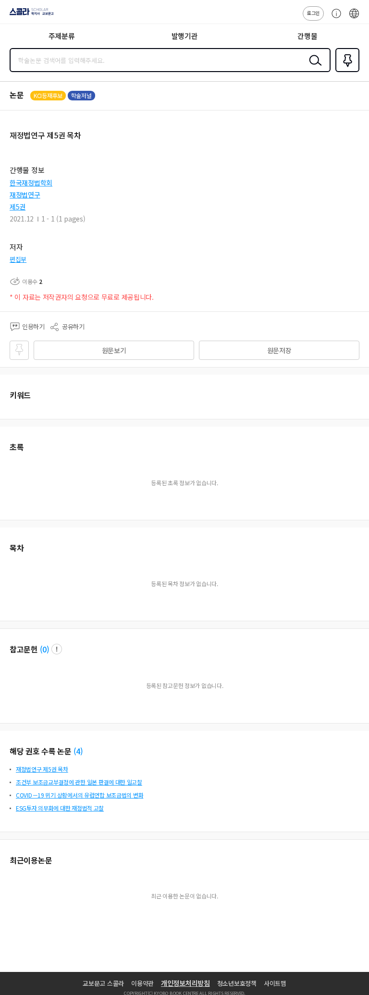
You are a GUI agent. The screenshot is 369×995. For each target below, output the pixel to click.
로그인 (313, 12)
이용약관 (142, 983)
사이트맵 (275, 983)
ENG (354, 18)
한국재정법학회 (31, 182)
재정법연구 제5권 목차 (42, 769)
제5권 (17, 206)
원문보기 (114, 350)
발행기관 (185, 36)
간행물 (307, 36)
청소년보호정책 (237, 983)
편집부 (18, 259)
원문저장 (279, 350)
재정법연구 (25, 194)
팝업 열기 (56, 649)
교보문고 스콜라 (103, 983)
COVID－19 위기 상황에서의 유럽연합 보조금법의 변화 (79, 795)
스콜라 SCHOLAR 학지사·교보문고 (30, 14)
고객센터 (334, 18)
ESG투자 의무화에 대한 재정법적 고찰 (60, 808)
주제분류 (62, 36)
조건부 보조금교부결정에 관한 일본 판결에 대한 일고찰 (79, 782)
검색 (313, 67)
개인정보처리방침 (185, 983)
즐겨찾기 (345, 71)
